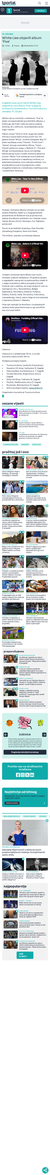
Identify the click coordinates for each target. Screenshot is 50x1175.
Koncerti (25, 444)
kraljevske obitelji (12, 816)
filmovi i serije (29, 816)
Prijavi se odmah (12, 803)
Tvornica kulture (10, 444)
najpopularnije (15, 886)
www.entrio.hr (36, 388)
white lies (36, 444)
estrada (42, 816)
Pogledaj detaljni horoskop (25, 752)
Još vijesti (23, 955)
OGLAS (25, 22)
